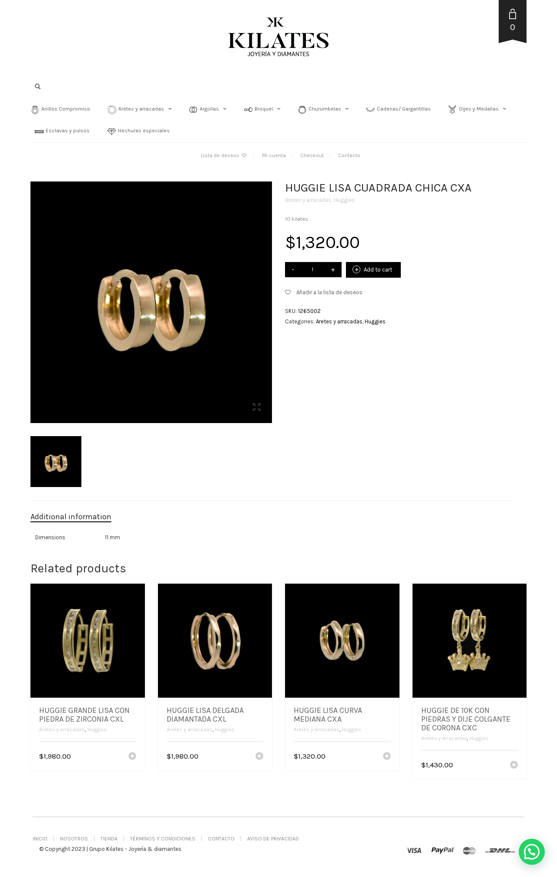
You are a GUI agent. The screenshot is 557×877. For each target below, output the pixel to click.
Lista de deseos (221, 155)
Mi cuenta (274, 155)
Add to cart (378, 269)
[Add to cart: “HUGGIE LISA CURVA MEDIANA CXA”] (387, 757)
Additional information (70, 516)
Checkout (312, 155)
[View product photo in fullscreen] (256, 408)
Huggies (344, 200)
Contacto (349, 155)
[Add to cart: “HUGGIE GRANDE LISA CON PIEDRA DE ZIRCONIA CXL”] (132, 757)
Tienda (109, 839)
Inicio (40, 839)
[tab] (77, 517)
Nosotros (74, 839)
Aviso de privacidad (273, 839)
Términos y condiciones (162, 839)
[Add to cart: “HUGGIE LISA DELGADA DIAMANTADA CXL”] (259, 757)
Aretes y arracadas (308, 200)
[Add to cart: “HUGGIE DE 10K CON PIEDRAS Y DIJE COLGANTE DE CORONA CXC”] (514, 765)
